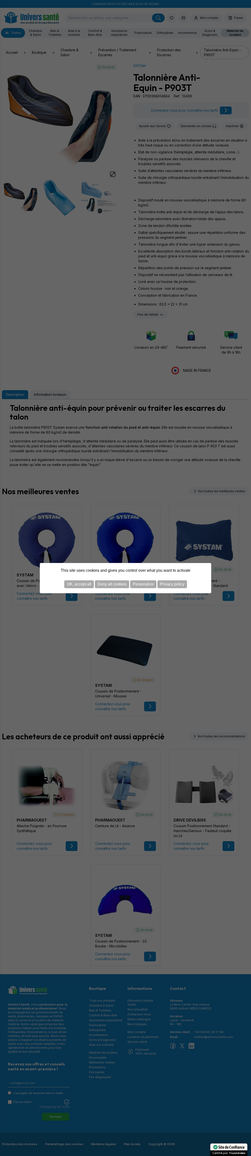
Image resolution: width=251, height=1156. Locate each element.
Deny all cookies (112, 584)
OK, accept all (79, 584)
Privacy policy (172, 584)
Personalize (143, 584)
